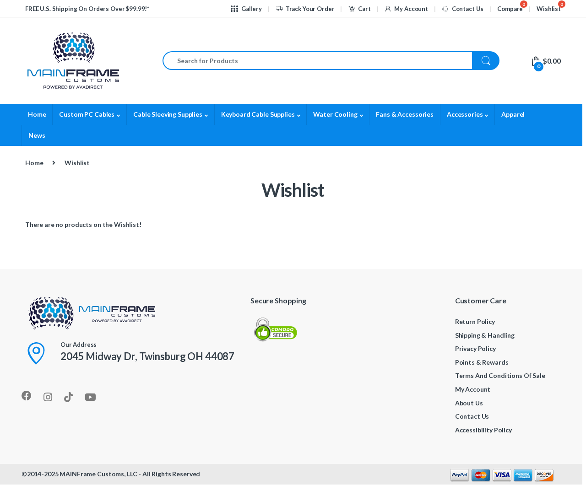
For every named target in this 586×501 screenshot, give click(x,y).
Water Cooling (335, 114)
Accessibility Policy (483, 430)
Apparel (513, 114)
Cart (364, 8)
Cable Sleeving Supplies (167, 114)
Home (37, 114)
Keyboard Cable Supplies (258, 114)
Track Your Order (310, 8)
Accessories (465, 114)
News (36, 135)
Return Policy (475, 321)
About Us (469, 403)
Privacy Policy (475, 348)
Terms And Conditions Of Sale (500, 375)
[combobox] (317, 60)
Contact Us (467, 8)
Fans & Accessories (404, 114)
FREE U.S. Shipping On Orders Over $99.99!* (87, 8)
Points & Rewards (482, 362)
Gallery (251, 8)
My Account (411, 8)
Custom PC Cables (86, 114)
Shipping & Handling (485, 335)
